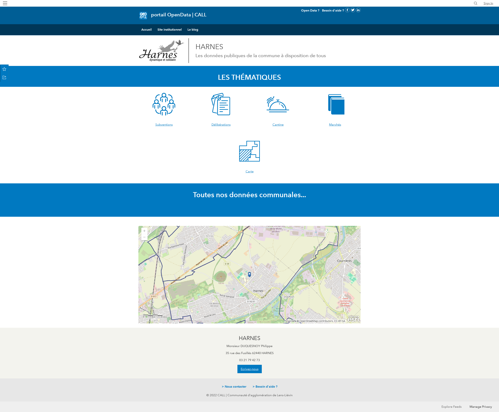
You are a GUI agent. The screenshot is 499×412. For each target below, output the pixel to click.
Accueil (146, 29)
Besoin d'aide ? (333, 10)
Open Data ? (310, 10)
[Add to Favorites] (4, 69)
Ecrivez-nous (249, 369)
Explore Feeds (451, 406)
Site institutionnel (169, 29)
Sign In (488, 3)
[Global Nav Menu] (5, 3)
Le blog (193, 29)
